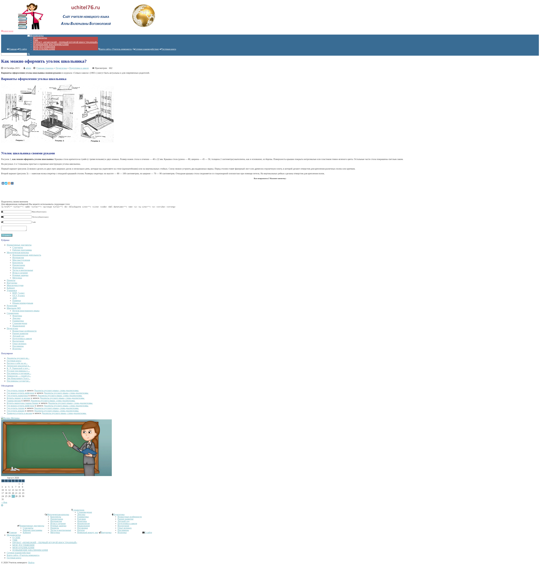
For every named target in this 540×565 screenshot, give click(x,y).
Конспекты (17, 262)
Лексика (16, 318)
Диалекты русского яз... (18, 358)
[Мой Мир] (12, 183)
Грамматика (18, 321)
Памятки (16, 300)
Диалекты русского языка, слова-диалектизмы (56, 390)
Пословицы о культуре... (18, 381)
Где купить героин (16, 390)
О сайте (23, 49)
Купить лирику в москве (18, 398)
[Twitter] (6, 183)
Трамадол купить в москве (19, 413)
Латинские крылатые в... (19, 366)
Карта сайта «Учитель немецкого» (115, 49)
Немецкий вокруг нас (87, 532)
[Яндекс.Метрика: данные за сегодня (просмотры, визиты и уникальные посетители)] (10, 418)
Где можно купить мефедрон (20, 393)
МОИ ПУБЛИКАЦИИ (44, 49)
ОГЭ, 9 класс (18, 295)
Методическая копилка (18, 252)
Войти (31, 562)
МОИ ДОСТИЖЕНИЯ (44, 47)
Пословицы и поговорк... (19, 373)
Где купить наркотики (17, 395)
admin (28, 68)
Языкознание (18, 326)
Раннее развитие (20, 333)
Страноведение (19, 323)
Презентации (18, 265)
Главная (13, 49)
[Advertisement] (52, 193)
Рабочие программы (22, 250)
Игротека (16, 348)
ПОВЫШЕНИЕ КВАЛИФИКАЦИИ (51, 44)
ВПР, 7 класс (18, 293)
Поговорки (82, 528)
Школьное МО (14, 308)
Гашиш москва (14, 400)
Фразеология (83, 523)
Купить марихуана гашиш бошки (23, 403)
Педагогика (61, 68)
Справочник (13, 313)
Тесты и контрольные (22, 270)
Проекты (11, 280)
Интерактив (18, 257)
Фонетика (17, 316)
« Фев (4, 502)
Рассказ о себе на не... (17, 363)
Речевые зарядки (20, 275)
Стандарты (17, 247)
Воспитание (18, 341)
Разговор (81, 519)
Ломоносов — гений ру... (19, 376)
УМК (35, 40)
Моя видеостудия (15, 285)
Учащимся (12, 290)
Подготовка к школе (79, 68)
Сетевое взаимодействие (147, 49)
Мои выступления (21, 260)
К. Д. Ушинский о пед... (18, 368)
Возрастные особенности (24, 331)
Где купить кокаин (16, 411)
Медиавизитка (37, 35)
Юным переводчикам (22, 303)
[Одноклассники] (9, 183)
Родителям (12, 305)
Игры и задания (20, 273)
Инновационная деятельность (26, 255)
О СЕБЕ (16, 537)
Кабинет (11, 288)
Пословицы (18, 346)
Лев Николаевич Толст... (18, 378)
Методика (17, 278)
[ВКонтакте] (3, 183)
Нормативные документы (19, 245)
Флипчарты (17, 267)
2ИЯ (14, 298)
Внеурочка (12, 283)
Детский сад (18, 336)
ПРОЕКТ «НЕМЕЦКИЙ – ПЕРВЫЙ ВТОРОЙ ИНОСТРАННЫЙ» (65, 42)
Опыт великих (19, 343)
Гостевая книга (169, 49)
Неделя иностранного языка (25, 310)
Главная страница (44, 68)
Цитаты (81, 530)
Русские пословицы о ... (18, 371)
